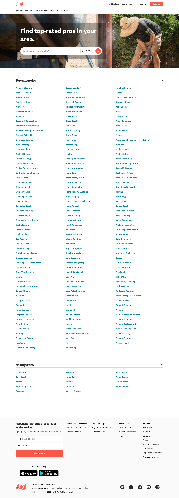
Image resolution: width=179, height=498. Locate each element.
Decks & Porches (23, 229)
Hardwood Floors (74, 149)
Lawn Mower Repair (75, 281)
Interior (19, 10)
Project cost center (127, 431)
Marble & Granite (74, 319)
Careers (146, 436)
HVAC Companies (74, 224)
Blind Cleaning (22, 144)
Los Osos (70, 386)
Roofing (119, 191)
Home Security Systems (77, 191)
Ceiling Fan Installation (27, 168)
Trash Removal (123, 267)
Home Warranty (73, 206)
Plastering (120, 135)
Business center (99, 431)
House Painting (73, 215)
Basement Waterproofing (27, 125)
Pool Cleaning (122, 149)
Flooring (19, 333)
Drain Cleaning (22, 248)
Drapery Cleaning (24, 258)
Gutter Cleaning (73, 130)
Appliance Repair (24, 102)
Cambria (70, 381)
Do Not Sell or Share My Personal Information (69, 488)
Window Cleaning (124, 319)
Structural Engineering (126, 253)
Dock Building (22, 234)
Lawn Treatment (73, 286)
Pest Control (121, 116)
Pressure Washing (124, 158)
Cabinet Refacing (24, 154)
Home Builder (72, 173)
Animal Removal (23, 92)
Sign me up (39, 453)
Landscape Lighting (75, 262)
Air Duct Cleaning (24, 88)
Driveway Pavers (24, 267)
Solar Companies (124, 239)
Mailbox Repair (73, 314)
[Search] (98, 51)
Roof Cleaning (122, 182)
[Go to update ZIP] (83, 51)
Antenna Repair (23, 97)
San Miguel (21, 377)
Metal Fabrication (74, 328)
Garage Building (73, 88)
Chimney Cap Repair (25, 182)
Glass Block (71, 116)
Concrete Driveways (25, 210)
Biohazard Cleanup (24, 140)
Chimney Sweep (23, 191)
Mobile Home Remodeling (78, 333)
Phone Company (123, 121)
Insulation (70, 229)
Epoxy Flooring (23, 300)
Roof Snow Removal (125, 187)
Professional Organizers (127, 163)
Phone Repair (122, 125)
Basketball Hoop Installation (29, 130)
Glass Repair (72, 121)
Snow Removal (123, 234)
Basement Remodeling (26, 121)
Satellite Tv (121, 201)
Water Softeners (123, 305)
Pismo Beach (122, 377)
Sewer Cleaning (123, 215)
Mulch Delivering (123, 88)
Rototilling (121, 196)
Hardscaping (71, 144)
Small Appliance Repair (127, 229)
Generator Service (74, 111)
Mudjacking (71, 347)
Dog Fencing (21, 239)
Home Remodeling (74, 187)
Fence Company (23, 309)
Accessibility (40, 488)
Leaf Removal (72, 295)
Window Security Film (126, 328)
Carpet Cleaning (23, 158)
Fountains (20, 343)
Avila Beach (121, 372)
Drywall (19, 276)
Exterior (28, 10)
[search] (98, 51)
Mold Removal (72, 338)
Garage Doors (72, 92)
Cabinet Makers (23, 149)
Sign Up (157, 3)
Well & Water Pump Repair (128, 314)
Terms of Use (37, 484)
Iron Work (70, 243)
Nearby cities (25, 365)
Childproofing (22, 177)
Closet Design (22, 201)
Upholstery (121, 276)
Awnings (20, 116)
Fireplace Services (24, 314)
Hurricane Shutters (74, 220)
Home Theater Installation (78, 201)
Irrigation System (74, 248)
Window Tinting (123, 333)
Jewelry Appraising (75, 253)
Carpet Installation (24, 163)
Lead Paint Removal (75, 291)
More (52, 10)
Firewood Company (25, 319)
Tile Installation (123, 262)
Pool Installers (122, 154)
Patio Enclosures (123, 106)
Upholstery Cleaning (125, 281)
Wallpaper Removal (125, 291)
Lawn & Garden (41, 10)
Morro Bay (70, 377)
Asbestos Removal (24, 111)
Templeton (21, 372)
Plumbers (120, 144)
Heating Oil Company (76, 158)
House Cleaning (73, 210)
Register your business (102, 427)
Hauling (69, 154)
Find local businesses (77, 427)
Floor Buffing (22, 324)
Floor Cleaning (22, 328)
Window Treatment (124, 338)
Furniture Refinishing (25, 347)
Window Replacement (126, 324)
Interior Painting (73, 239)
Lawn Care (70, 276)
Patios (119, 111)
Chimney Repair (23, 187)
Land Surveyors (73, 258)
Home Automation (74, 168)
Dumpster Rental (24, 281)
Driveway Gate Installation (28, 262)
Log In (143, 3)
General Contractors (75, 106)
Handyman (71, 140)
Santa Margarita (23, 386)
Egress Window (23, 291)
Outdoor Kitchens (124, 102)
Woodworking (122, 343)
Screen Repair (122, 206)
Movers (69, 343)
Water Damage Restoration (128, 295)
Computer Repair (24, 206)
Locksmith (70, 309)
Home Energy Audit (75, 177)
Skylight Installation (125, 224)
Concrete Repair (23, 215)
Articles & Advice (64, 10)
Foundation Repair (24, 338)
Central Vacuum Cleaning (27, 173)
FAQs (120, 436)
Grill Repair (71, 125)
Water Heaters (122, 300)
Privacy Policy (51, 484)
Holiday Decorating (75, 163)
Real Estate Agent (124, 173)
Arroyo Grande (122, 386)
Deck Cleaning (22, 224)
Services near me (74, 431)
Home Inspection (73, 182)
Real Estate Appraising (126, 177)
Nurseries (120, 92)
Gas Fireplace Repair (75, 97)
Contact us (148, 448)
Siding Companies (124, 220)
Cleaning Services (24, 196)
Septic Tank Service (125, 210)
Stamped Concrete (124, 243)
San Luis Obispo (73, 391)
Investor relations (151, 444)
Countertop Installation (27, 220)
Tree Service (121, 272)
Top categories (26, 80)
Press (145, 440)
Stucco (119, 258)
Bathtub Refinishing (25, 135)
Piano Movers (122, 130)
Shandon (70, 372)
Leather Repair (72, 300)
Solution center (125, 427)
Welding (119, 309)
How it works (149, 427)
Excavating (21, 305)
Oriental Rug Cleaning (126, 97)
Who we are (148, 431)
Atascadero (21, 381)
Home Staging (72, 196)
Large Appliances (74, 267)
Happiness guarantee (152, 452)
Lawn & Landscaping (75, 272)
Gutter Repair (72, 135)
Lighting (69, 305)
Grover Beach (122, 381)
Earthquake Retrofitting (27, 286)
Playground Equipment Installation (132, 140)
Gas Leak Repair (73, 102)
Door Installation (24, 243)
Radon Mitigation (124, 168)
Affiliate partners (150, 457)
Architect (20, 106)
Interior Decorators (74, 234)
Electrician (21, 295)
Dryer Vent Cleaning (25, 272)
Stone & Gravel (123, 248)
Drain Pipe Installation (26, 253)
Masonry (70, 324)
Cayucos (20, 391)
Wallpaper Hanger (124, 286)
